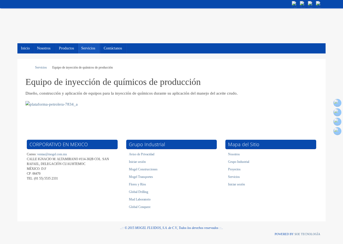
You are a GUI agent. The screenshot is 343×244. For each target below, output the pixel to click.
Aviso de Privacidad (141, 154)
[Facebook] (311, 4)
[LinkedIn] (295, 4)
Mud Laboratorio (140, 199)
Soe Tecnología (307, 234)
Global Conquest (139, 207)
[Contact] (319, 4)
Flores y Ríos (137, 184)
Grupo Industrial (238, 162)
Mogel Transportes (141, 177)
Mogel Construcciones (143, 169)
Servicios (41, 67)
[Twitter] (303, 4)
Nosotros (234, 154)
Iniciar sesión (137, 162)
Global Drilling (138, 192)
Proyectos (234, 169)
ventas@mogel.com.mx (52, 154)
